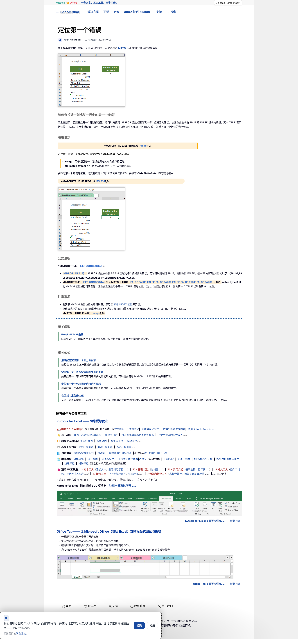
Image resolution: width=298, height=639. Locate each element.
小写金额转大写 (117, 473)
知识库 (92, 606)
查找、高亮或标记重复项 (87, 434)
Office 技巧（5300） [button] (138, 11)
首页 (69, 606)
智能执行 (119, 429)
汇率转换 (133, 473)
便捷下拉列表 (86, 446)
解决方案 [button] (93, 11)
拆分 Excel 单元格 (194, 473)
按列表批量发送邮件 (228, 459)
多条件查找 (86, 440)
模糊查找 (132, 440)
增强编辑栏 (108, 459)
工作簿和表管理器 (128, 459)
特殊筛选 (83, 463)
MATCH (123, 48)
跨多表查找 (117, 440)
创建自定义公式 (150, 429)
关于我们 (167, 606)
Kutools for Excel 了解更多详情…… (205, 520)
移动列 (101, 453)
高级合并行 (175, 473)
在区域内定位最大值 (72, 395)
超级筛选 (69, 463)
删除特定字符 (115, 469)
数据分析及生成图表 (174, 429)
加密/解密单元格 (203, 459)
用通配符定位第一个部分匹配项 (78, 360)
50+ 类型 (140, 469)
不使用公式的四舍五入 (170, 434)
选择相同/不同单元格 (155, 453)
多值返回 (102, 440)
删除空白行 (111, 434)
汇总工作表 (184, 459)
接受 (139, 625)
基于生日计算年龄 (195, 469)
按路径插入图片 (75, 473)
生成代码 (134, 429)
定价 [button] (116, 11)
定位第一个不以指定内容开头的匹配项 (82, 372)
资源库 (142, 459)
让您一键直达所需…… (122, 485)
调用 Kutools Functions (201, 429)
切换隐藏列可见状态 (120, 453)
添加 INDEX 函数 (123, 304)
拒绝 (152, 625)
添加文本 (101, 469)
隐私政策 (139, 606)
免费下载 (235, 520)
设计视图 (93, 459)
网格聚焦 (79, 459)
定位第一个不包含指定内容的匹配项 (81, 383)
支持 (159, 11)
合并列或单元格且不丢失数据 (138, 434)
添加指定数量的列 (84, 453)
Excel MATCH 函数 (72, 334)
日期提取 (169, 459)
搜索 (173, 11)
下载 (106, 11)
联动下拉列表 (105, 446)
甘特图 (154, 469)
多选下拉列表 (124, 446)
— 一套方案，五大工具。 (87, 2)
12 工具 (87, 469)
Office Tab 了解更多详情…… (209, 583)
